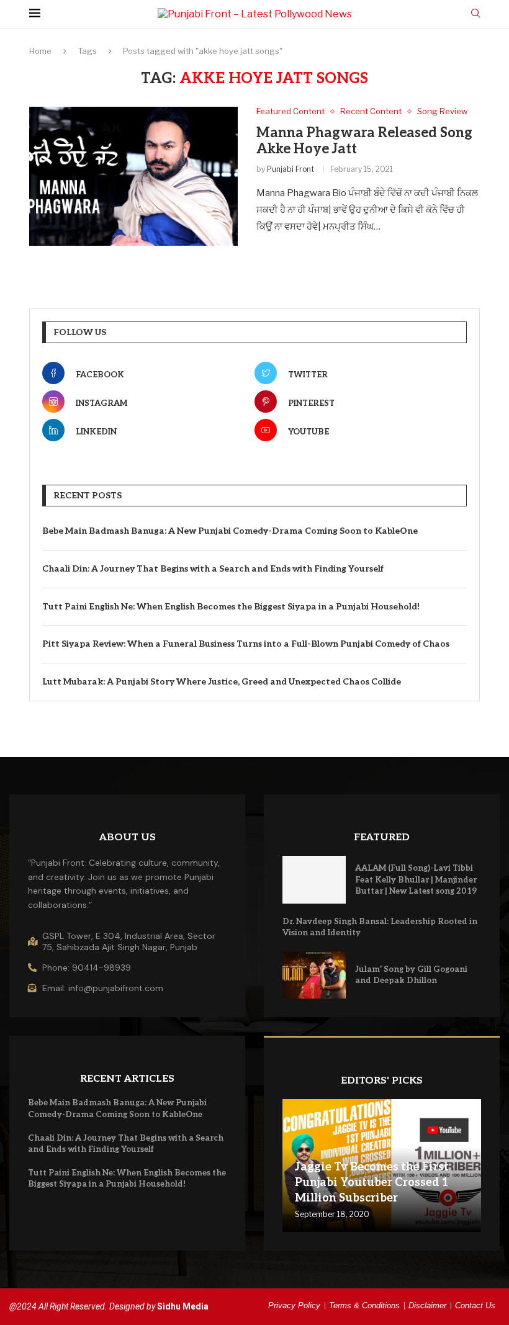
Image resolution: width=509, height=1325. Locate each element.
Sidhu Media (183, 1306)
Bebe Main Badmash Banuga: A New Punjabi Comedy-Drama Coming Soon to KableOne (230, 531)
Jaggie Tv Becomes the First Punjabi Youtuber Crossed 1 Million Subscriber (372, 1183)
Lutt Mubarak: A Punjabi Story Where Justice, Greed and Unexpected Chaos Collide (221, 681)
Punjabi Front (290, 169)
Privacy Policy (294, 1305)
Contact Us (475, 1305)
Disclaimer (427, 1305)
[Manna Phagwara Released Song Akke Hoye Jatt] (133, 176)
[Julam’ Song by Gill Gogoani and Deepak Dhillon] (314, 975)
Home (40, 51)
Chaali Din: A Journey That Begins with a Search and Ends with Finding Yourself (213, 569)
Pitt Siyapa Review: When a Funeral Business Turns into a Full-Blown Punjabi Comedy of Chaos (245, 644)
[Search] (475, 14)
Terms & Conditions (364, 1305)
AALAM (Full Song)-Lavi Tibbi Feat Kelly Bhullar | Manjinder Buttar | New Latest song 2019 (416, 879)
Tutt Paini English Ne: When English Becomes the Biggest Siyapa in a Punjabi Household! (231, 606)
